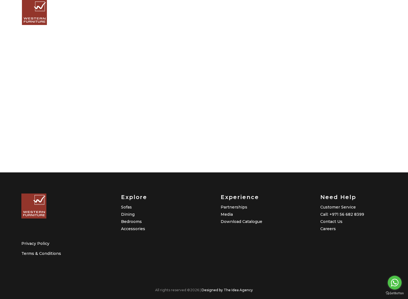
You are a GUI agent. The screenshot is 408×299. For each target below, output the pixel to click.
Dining (128, 214)
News (56, 142)
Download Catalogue (241, 221)
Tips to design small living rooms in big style (91, 124)
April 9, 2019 (60, 106)
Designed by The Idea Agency (227, 290)
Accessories (133, 228)
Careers (328, 228)
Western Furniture (88, 142)
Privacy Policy (35, 243)
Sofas (126, 207)
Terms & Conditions (41, 253)
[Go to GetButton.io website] (395, 293)
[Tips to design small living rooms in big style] (99, 59)
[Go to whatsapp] (395, 283)
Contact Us (331, 221)
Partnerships (234, 207)
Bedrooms (131, 221)
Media (227, 214)
